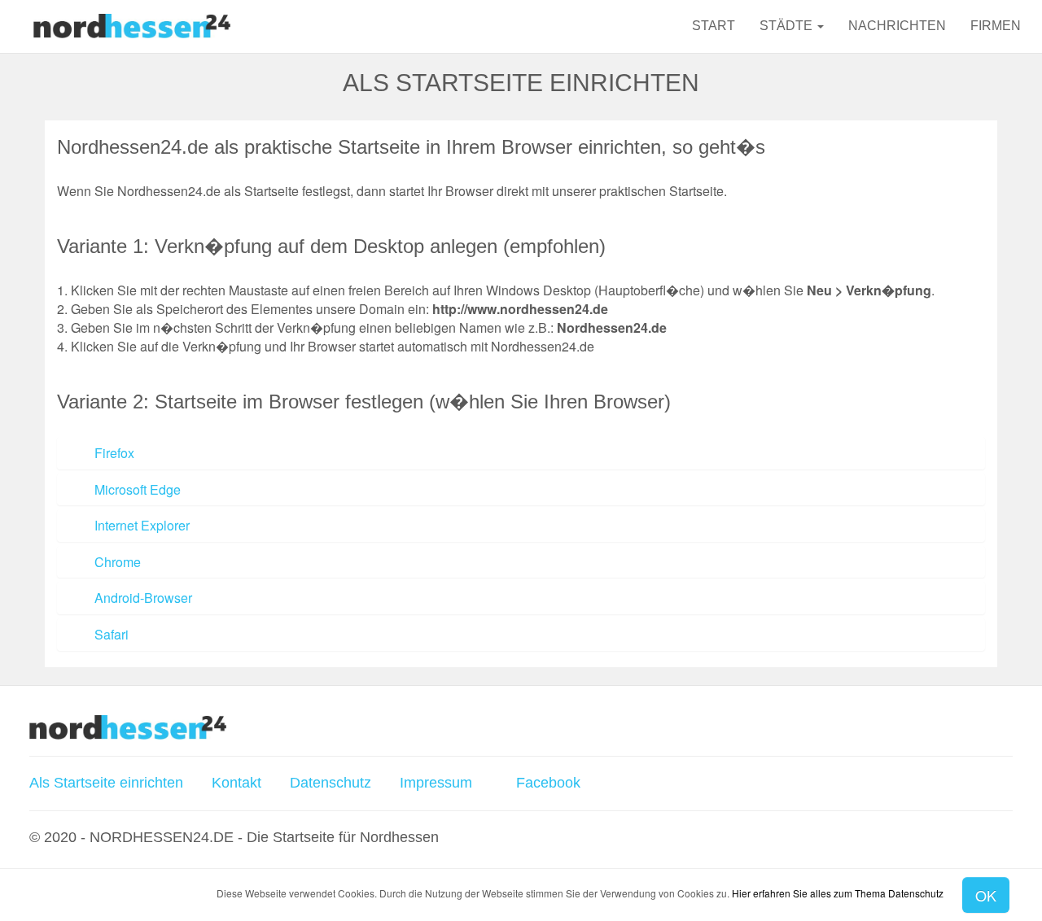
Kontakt (236, 783)
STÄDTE (788, 26)
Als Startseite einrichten (106, 783)
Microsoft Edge (137, 489)
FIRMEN (995, 26)
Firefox (114, 452)
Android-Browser (143, 597)
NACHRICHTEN (897, 26)
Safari (111, 634)
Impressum (436, 783)
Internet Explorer (142, 525)
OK (985, 895)
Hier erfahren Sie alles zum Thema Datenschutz (837, 893)
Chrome (117, 561)
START (713, 26)
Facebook (546, 783)
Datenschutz (330, 783)
